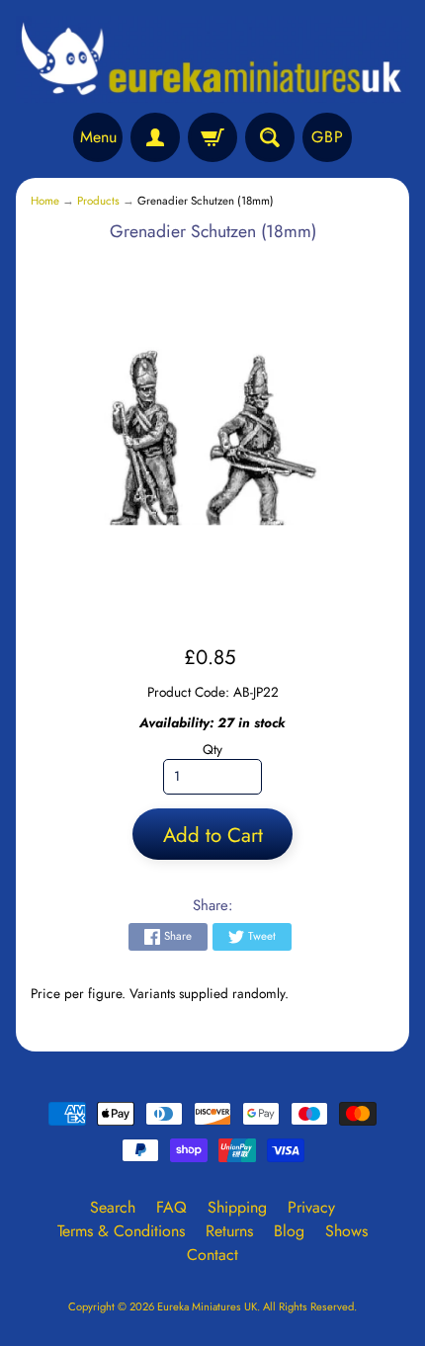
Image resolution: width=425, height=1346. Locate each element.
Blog (289, 1231)
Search (112, 1207)
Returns (229, 1231)
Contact (212, 1254)
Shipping (237, 1207)
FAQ (171, 1207)
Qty (212, 749)
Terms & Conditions (121, 1231)
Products (98, 201)
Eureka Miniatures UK (207, 1306)
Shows (346, 1231)
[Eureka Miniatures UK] (212, 59)
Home (45, 201)
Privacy (311, 1207)
